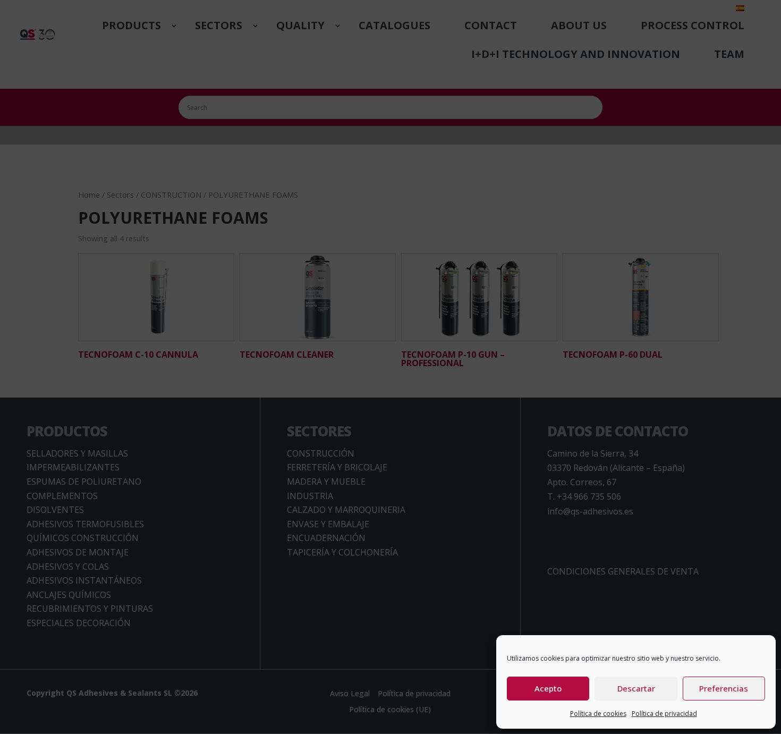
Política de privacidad (664, 713)
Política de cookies (598, 713)
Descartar (636, 688)
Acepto (548, 688)
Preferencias (723, 688)
